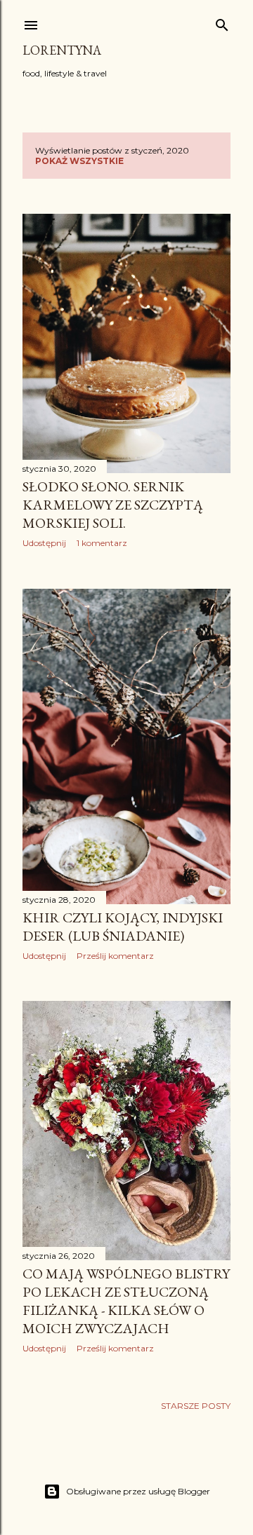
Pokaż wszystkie (79, 161)
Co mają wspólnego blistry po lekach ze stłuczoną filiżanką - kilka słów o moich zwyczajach (126, 1300)
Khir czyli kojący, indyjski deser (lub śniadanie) (122, 926)
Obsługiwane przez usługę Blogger (138, 1491)
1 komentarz (102, 543)
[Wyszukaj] (222, 22)
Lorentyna (61, 50)
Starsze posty (196, 1405)
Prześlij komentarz (115, 955)
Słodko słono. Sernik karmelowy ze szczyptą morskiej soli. (112, 504)
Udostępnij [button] (44, 543)
